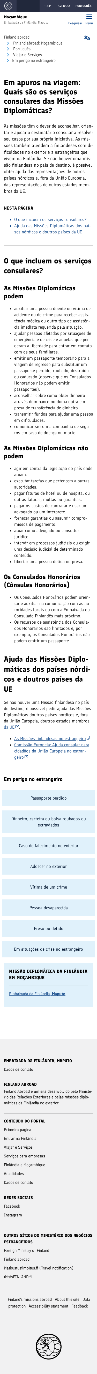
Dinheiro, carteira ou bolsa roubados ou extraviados (48, 822)
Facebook (12, 1206)
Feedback (79, 1306)
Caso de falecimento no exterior (48, 845)
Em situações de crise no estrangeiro (48, 949)
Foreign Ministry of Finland (26, 1250)
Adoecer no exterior (48, 866)
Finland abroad (16, 37)
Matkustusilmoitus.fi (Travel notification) (38, 1268)
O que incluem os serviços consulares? (50, 219)
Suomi (48, 6)
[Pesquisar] (75, 17)
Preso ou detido (48, 928)
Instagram (13, 1215)
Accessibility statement (48, 1306)
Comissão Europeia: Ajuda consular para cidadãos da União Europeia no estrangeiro (51, 751)
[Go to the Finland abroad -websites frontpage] (8, 6)
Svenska (64, 6)
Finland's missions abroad (30, 1299)
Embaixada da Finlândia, (37, 993)
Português (21, 48)
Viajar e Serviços (27, 54)
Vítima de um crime (48, 887)
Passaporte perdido (49, 798)
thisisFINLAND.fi (18, 1276)
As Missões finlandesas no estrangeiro (50, 738)
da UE (9, 727)
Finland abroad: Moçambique (37, 43)
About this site (67, 1299)
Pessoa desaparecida (48, 907)
